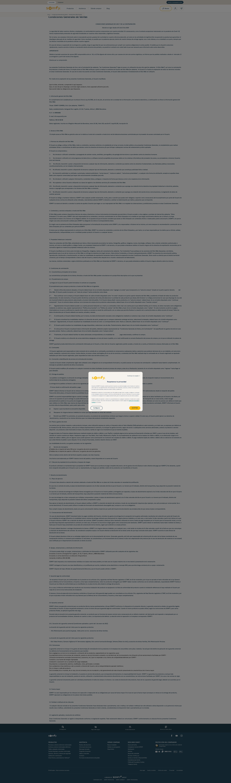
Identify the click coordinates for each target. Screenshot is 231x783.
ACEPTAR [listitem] (135, 408)
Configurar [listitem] (96, 408)
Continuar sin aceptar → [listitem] (133, 376)
